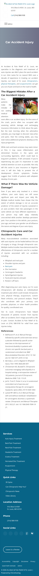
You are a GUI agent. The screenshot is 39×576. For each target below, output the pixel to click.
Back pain (8, 266)
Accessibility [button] (6, 561)
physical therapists (8, 84)
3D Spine (9, 482)
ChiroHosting (15, 573)
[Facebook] (11, 533)
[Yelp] (21, 533)
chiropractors (32, 81)
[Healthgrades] (32, 533)
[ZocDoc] (27, 533)
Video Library (11, 496)
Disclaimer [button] (24, 561)
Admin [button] (20, 566)
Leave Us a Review (12, 549)
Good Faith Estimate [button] (9, 566)
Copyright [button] (15, 561)
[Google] (5, 533)
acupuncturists (26, 84)
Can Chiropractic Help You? (16, 487)
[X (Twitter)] (16, 533)
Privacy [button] (32, 561)
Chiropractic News (12, 491)
